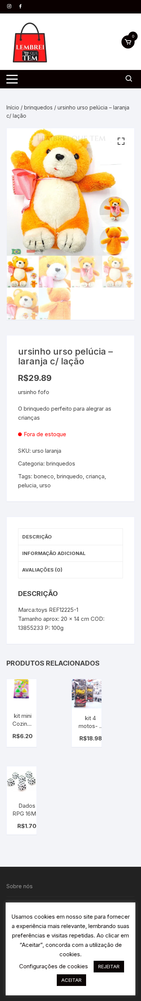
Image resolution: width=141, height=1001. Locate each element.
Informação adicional (54, 553)
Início (12, 107)
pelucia (27, 485)
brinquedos (38, 107)
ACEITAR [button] (71, 980)
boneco (44, 476)
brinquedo (70, 476)
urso (45, 485)
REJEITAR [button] (109, 966)
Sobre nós (19, 886)
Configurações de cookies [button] (53, 966)
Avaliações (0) (42, 570)
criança (95, 476)
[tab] (70, 537)
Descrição (37, 537)
